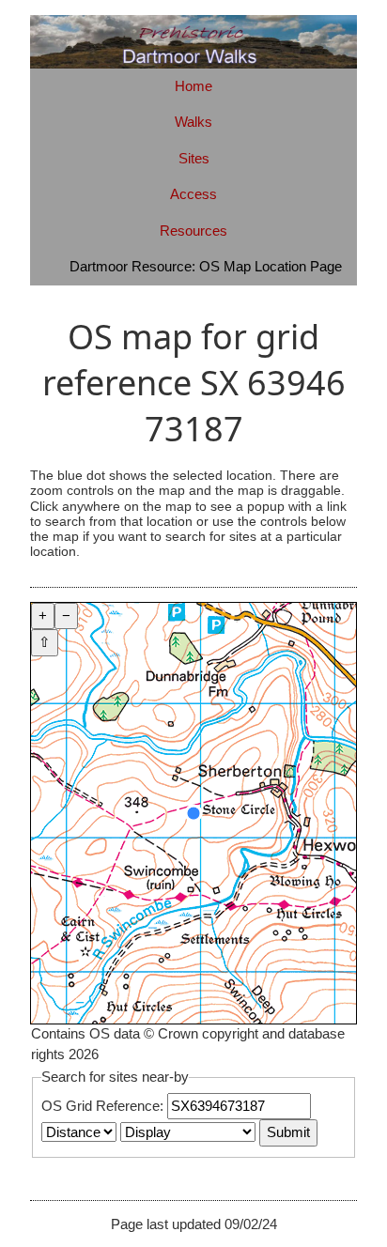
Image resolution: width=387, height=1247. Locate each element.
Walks (193, 122)
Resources (193, 231)
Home (193, 86)
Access (193, 194)
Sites (193, 158)
